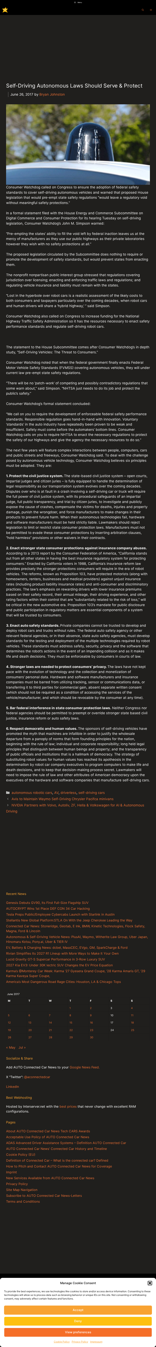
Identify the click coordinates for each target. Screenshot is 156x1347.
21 (50, 1030)
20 (30, 1030)
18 (132, 1022)
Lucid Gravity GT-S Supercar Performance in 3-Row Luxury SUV (55, 959)
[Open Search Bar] (143, 10)
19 (9, 1030)
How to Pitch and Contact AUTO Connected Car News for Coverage (59, 1166)
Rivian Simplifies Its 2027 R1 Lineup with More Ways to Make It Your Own (62, 953)
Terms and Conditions (23, 1201)
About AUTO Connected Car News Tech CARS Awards (48, 1131)
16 (91, 1022)
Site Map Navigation (21, 1190)
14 (50, 1022)
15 (70, 1022)
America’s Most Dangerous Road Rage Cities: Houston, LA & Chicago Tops (63, 982)
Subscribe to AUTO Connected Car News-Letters (44, 1196)
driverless (68, 793)
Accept (78, 1310)
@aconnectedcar (37, 1077)
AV (56, 793)
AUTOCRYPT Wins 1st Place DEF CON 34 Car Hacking (48, 908)
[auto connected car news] (5, 10)
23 (91, 1030)
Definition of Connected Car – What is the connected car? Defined (57, 1160)
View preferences (78, 1332)
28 (50, 1037)
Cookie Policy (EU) (20, 1155)
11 (132, 1015)
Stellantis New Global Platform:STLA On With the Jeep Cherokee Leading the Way (69, 920)
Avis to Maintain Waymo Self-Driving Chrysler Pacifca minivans (63, 799)
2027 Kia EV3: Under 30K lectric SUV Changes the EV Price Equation (59, 965)
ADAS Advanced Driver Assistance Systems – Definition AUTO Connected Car (66, 1143)
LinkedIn (12, 1087)
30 (91, 1037)
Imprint (11, 1172)
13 (29, 1022)
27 (29, 1037)
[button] (150, 1283)
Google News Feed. (85, 1067)
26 (9, 1037)
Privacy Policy (80, 1341)
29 (71, 1037)
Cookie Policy (62, 1341)
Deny (78, 1321)
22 (71, 1030)
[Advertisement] (78, 45)
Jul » (22, 1047)
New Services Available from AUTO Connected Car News (50, 1178)
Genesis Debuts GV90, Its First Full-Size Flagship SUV (47, 903)
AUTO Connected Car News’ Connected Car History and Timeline (56, 1149)
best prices (68, 1106)
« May (10, 1047)
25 (132, 1030)
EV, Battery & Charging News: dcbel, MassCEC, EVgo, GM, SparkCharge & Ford (67, 948)
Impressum (96, 1341)
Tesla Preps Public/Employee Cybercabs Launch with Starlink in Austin (60, 914)
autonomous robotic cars (32, 793)
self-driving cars (91, 793)
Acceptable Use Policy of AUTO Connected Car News (47, 1137)
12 (9, 1022)
